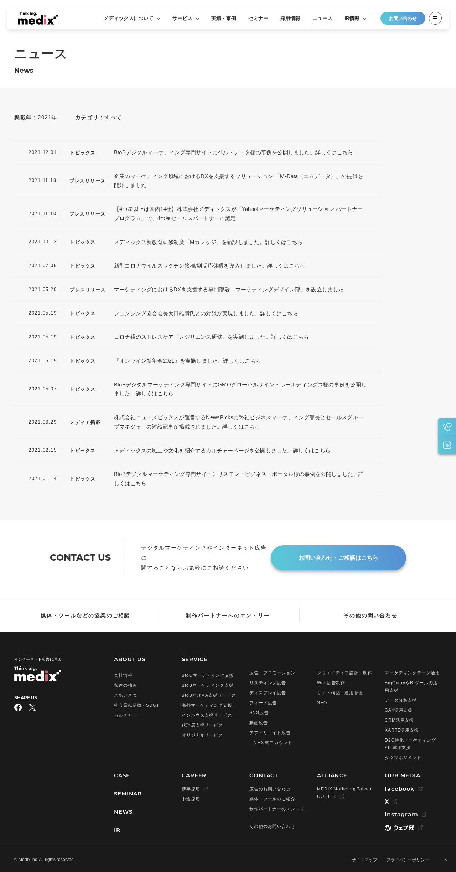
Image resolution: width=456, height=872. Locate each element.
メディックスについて (129, 18)
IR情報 (352, 18)
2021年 (47, 117)
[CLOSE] (435, 18)
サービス (183, 18)
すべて (113, 117)
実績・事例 (223, 18)
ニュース (322, 18)
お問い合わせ (403, 18)
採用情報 (290, 18)
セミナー (258, 18)
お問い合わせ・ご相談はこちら (338, 558)
